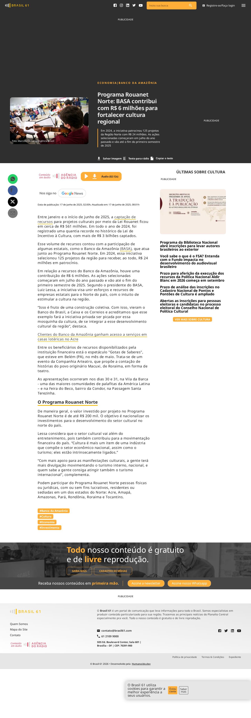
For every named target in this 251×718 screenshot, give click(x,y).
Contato (15, 635)
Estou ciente (172, 690)
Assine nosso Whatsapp (189, 583)
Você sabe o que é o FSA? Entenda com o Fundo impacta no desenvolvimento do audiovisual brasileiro (189, 261)
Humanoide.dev (141, 664)
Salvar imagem (112, 158)
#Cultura (45, 516)
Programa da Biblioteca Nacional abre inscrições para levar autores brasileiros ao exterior (190, 246)
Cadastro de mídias (113, 571)
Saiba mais (79, 571)
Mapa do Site (18, 629)
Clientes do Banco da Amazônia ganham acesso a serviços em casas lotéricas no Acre (92, 336)
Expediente (235, 657)
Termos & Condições (213, 657)
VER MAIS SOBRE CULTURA (192, 319)
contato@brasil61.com (116, 630)
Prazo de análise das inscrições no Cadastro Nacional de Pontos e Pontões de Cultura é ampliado (189, 290)
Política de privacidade (184, 657)
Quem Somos (19, 624)
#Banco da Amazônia (54, 511)
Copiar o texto (164, 158)
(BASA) (126, 248)
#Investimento (49, 527)
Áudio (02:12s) (109, 176)
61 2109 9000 (110, 636)
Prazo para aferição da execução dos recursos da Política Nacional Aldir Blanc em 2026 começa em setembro (192, 276)
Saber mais (183, 690)
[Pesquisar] (191, 5)
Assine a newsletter (146, 583)
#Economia (47, 522)
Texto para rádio (138, 158)
